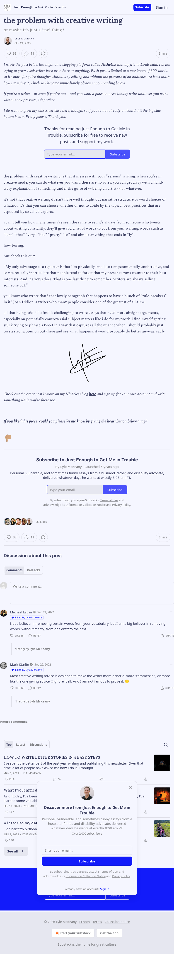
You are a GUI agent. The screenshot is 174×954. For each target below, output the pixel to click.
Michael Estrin (21, 612)
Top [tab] (9, 745)
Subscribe (142, 7)
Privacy (84, 922)
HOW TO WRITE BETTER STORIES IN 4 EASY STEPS (52, 757)
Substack (64, 944)
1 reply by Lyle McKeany (32, 649)
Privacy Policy (121, 876)
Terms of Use (109, 871)
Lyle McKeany (24, 38)
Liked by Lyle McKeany (28, 617)
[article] (87, 768)
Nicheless (108, 65)
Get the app (109, 933)
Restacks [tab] (33, 570)
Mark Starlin (19, 664)
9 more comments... (14, 722)
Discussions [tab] (38, 745)
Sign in (162, 7)
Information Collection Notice (86, 876)
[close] (130, 787)
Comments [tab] (14, 570)
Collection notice (117, 922)
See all (12, 851)
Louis (144, 65)
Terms (97, 922)
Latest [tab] (20, 745)
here (92, 394)
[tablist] (23, 570)
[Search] (165, 744)
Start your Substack (75, 933)
